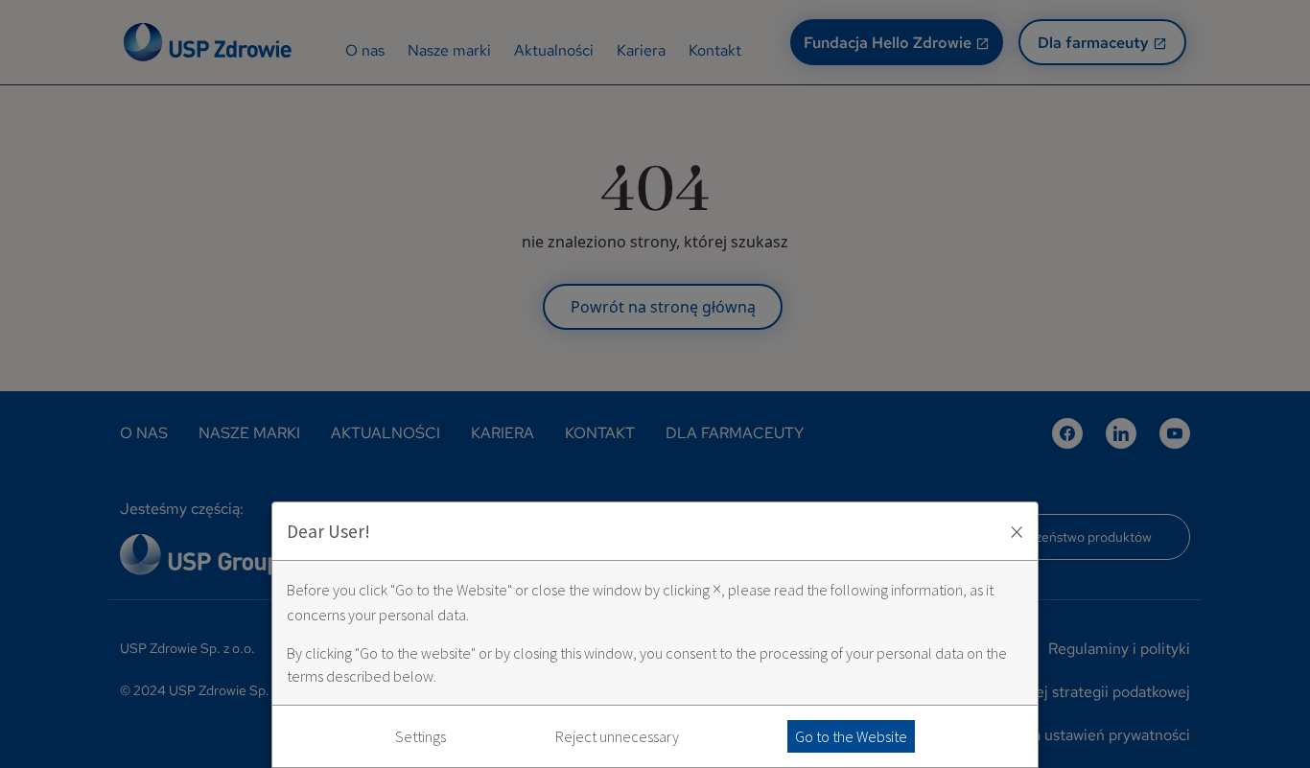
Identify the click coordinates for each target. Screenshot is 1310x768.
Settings (420, 736)
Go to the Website (851, 736)
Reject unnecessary (617, 736)
